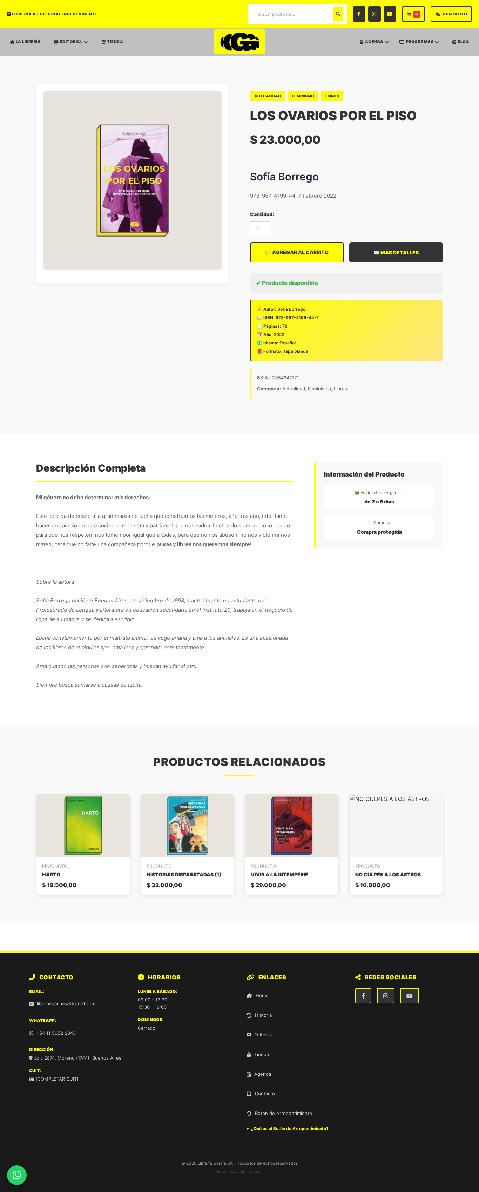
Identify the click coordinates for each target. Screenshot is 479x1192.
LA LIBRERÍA (28, 41)
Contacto (265, 1093)
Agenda (262, 1074)
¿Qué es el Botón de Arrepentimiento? (290, 1128)
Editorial (263, 1034)
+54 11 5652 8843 (56, 1033)
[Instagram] (374, 14)
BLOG (463, 41)
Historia (263, 1015)
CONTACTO (455, 14)
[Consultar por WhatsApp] (17, 1175)
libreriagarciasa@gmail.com (66, 1003)
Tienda (261, 1054)
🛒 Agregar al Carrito (297, 252)
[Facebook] (359, 14)
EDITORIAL (71, 42)
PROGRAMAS (420, 42)
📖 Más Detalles (396, 252)
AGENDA (374, 42)
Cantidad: (262, 214)
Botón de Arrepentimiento (283, 1113)
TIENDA (115, 41)
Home (262, 995)
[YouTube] (390, 14)
